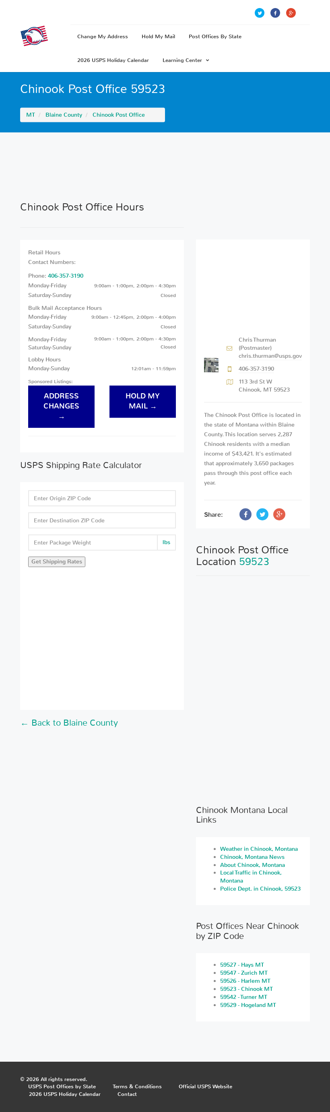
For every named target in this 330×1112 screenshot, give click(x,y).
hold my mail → (143, 401)
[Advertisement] (165, 167)
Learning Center (182, 60)
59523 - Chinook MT (246, 989)
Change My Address (102, 36)
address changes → (61, 406)
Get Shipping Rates (56, 561)
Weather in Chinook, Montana (259, 849)
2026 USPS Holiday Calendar (113, 60)
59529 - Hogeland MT (248, 1005)
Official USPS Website (205, 1086)
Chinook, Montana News (252, 857)
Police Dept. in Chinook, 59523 (260, 889)
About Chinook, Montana (252, 865)
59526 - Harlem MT (245, 981)
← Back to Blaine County (69, 722)
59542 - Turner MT (243, 997)
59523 (254, 561)
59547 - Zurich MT (244, 973)
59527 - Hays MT (242, 965)
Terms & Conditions (137, 1086)
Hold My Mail (158, 36)
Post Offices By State (215, 36)
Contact (127, 1094)
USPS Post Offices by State (62, 1086)
